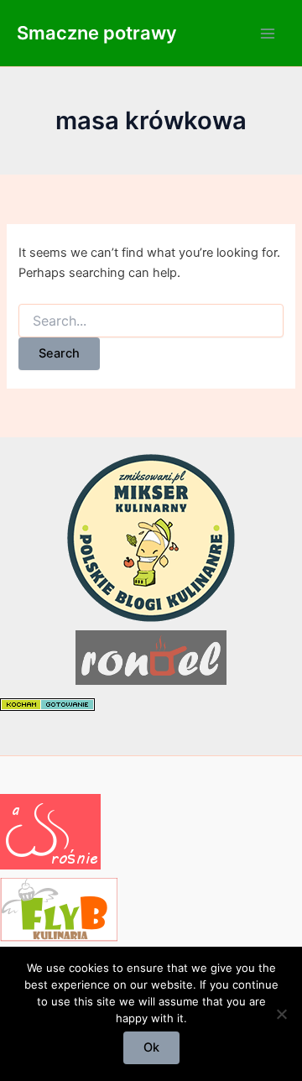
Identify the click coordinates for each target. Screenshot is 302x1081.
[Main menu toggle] (267, 33)
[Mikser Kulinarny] (151, 537)
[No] (281, 1013)
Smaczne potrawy (97, 33)
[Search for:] (150, 321)
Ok (151, 1047)
